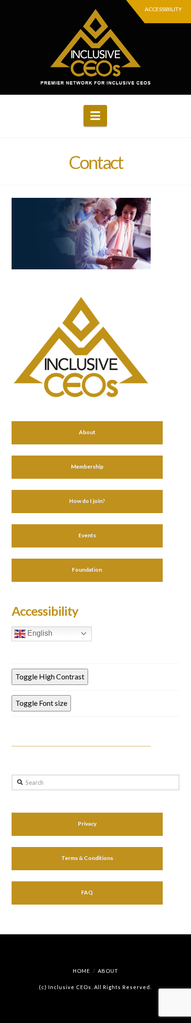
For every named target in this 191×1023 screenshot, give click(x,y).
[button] (95, 115)
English (38, 633)
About (108, 971)
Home (81, 971)
